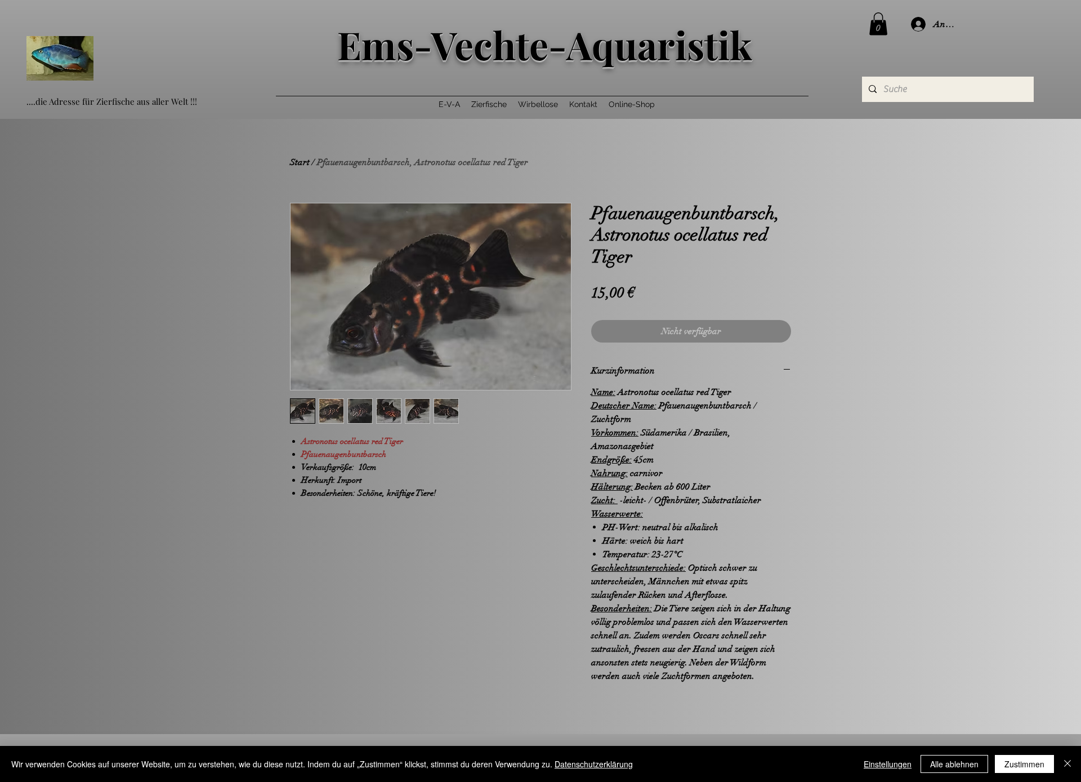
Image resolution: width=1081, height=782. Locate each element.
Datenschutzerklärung (594, 764)
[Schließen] (1067, 764)
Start (300, 162)
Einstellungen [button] (888, 764)
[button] (878, 23)
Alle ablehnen (954, 764)
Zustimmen (1024, 764)
